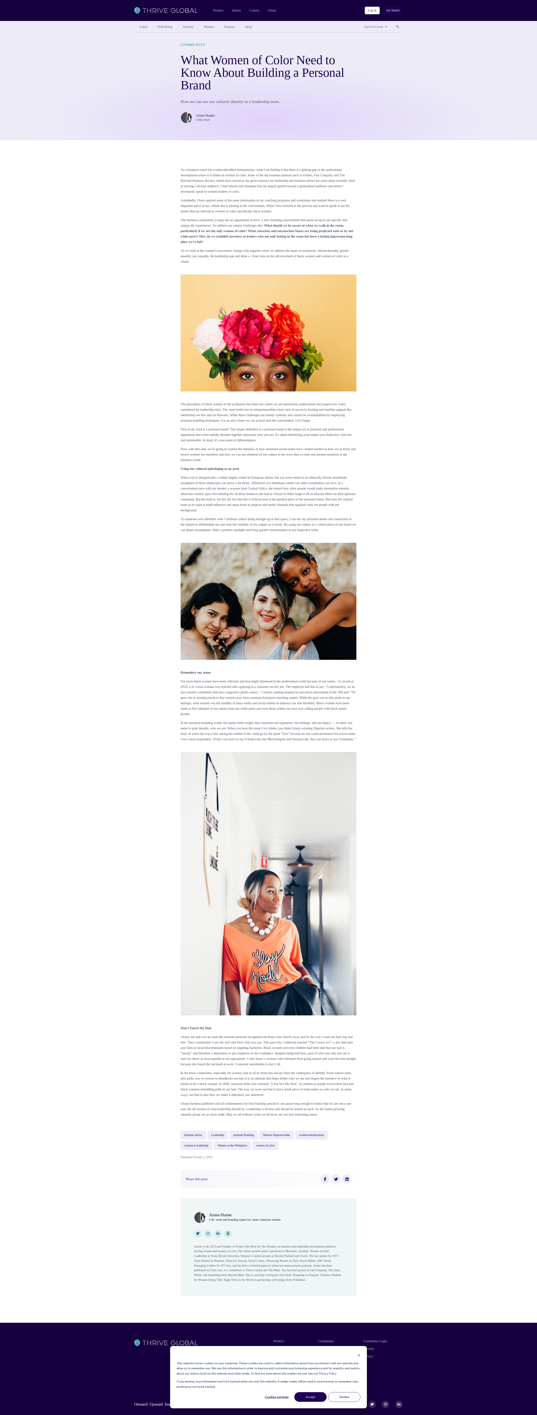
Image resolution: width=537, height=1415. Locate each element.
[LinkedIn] (346, 1179)
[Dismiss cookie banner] (358, 1355)
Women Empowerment (276, 1135)
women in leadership (196, 1145)
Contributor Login (375, 1341)
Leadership (217, 1135)
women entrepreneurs (311, 1135)
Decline (344, 1397)
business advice (193, 1135)
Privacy (368, 1356)
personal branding (243, 1135)
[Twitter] (335, 1179)
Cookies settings (277, 1397)
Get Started (392, 10)
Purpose (229, 27)
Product (218, 10)
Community (193, 45)
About (272, 10)
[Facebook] (325, 1179)
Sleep (248, 27)
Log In (372, 10)
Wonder (208, 27)
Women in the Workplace (232, 1145)
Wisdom (187, 27)
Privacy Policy (327, 1373)
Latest (143, 27)
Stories (236, 10)
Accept (310, 1397)
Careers (254, 10)
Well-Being (164, 27)
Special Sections (373, 26)
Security (368, 1348)
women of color (265, 1145)
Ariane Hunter (205, 115)
